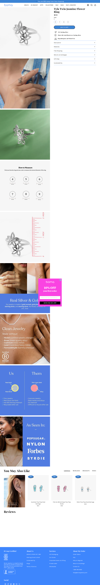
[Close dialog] (60, 280)
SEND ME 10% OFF (50, 303)
